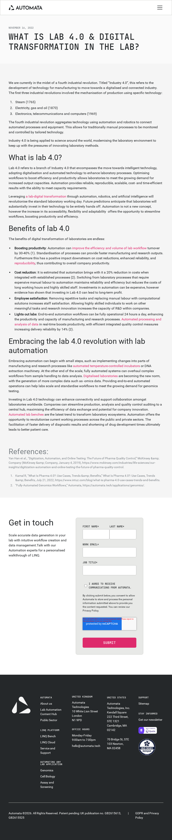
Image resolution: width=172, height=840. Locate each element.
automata (46, 697)
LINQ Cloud (47, 742)
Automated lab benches (26, 414)
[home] (25, 7)
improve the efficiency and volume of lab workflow (109, 248)
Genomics (46, 770)
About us (46, 703)
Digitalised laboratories (100, 376)
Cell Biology (47, 776)
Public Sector (48, 720)
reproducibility (24, 263)
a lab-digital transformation (46, 196)
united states (116, 697)
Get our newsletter (150, 719)
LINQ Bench (48, 736)
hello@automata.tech (86, 746)
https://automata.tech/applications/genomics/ (113, 485)
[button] (159, 8)
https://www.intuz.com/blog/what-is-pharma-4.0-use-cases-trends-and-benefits (107, 480)
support (143, 697)
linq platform (49, 730)
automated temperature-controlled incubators (106, 366)
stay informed (148, 713)
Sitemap (143, 703)
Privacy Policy (90, 610)
